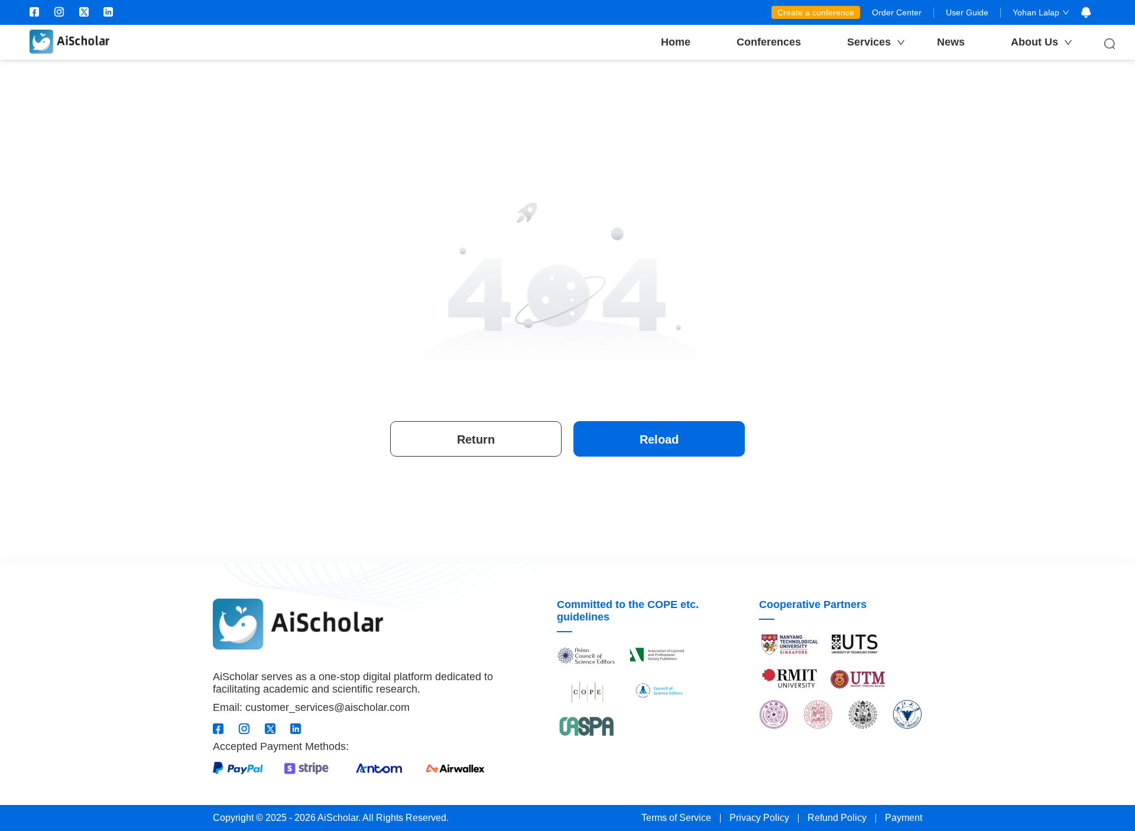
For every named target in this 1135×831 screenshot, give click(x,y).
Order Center (897, 12)
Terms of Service (676, 818)
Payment (903, 818)
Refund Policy (837, 818)
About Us (1034, 42)
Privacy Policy (759, 818)
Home (675, 42)
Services (869, 42)
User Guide (967, 12)
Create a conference (815, 12)
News (951, 42)
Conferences (769, 42)
